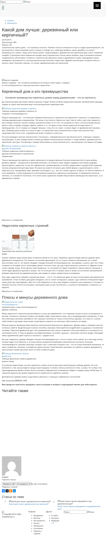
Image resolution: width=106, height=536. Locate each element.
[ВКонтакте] (3, 490)
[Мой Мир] (14, 490)
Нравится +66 (9, 483)
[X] (7, 490)
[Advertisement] (53, 71)
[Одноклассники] (10, 490)
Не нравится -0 (23, 483)
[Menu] (97, 5)
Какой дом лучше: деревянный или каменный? (29, 504)
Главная (10, 20)
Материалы (12, 23)
